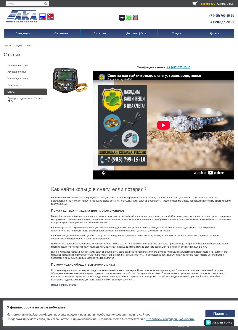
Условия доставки (17, 78)
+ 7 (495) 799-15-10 (178, 67)
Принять (220, 313)
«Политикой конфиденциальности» (170, 319)
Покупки (18, 46)
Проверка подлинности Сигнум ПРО (24, 100)
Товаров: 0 (208, 3)
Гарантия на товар (17, 65)
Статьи (28, 46)
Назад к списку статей (63, 284)
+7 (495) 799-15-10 (221, 15)
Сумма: (221, 3)
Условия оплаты (16, 71)
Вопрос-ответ (14, 85)
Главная (7, 46)
